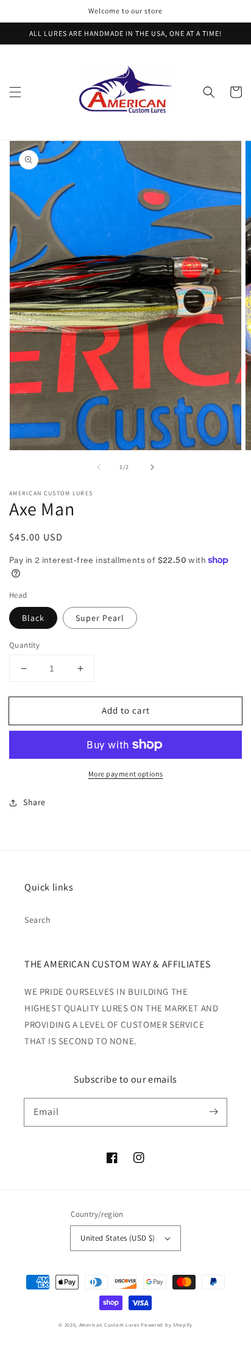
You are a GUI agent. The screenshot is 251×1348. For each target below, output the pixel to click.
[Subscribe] (213, 1112)
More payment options (125, 773)
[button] (15, 92)
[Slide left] (98, 467)
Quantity (24, 645)
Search (37, 919)
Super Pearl (100, 617)
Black (33, 617)
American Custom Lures (109, 1324)
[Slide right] (152, 467)
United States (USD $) (117, 1238)
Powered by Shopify (167, 1324)
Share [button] (34, 802)
